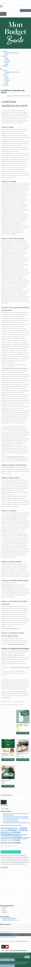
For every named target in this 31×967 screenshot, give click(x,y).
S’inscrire (13, 937)
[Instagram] (3, 947)
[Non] (14, 960)
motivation (17, 837)
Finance (7, 62)
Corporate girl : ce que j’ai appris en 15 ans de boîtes (15, 816)
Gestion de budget (23, 834)
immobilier (7, 835)
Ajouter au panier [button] (22, 733)
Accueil (9, 95)
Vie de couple (11, 840)
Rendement (21, 838)
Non (28, 957)
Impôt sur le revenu (18, 835)
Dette (6, 830)
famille (4, 832)
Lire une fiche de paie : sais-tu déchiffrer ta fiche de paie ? (16, 822)
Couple (6, 64)
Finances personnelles (11, 833)
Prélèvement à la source (14, 838)
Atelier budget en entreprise (12, 52)
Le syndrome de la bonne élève (10, 821)
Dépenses (12, 830)
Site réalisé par (14, 950)
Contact (7, 54)
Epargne (23, 830)
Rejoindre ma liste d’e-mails (11, 851)
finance (10, 832)
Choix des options (22, 759)
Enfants (18, 830)
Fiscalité (7, 59)
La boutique (5, 66)
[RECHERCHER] (4, 802)
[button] (15, 69)
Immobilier (7, 61)
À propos (4, 51)
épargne (17, 840)
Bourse (18, 828)
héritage (2, 835)
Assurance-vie (11, 828)
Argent (3, 828)
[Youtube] (7, 947)
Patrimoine (27, 837)
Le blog (4, 56)
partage (23, 837)
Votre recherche (6, 795)
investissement (5, 837)
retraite (25, 838)
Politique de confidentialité (7, 959)
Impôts (11, 835)
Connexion (4, 867)
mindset (11, 837)
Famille (6, 57)
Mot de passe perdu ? (5, 937)
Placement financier (5, 838)
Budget (23, 828)
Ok (25, 957)
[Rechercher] (1, 6)
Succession (4, 840)
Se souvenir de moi (6, 932)
